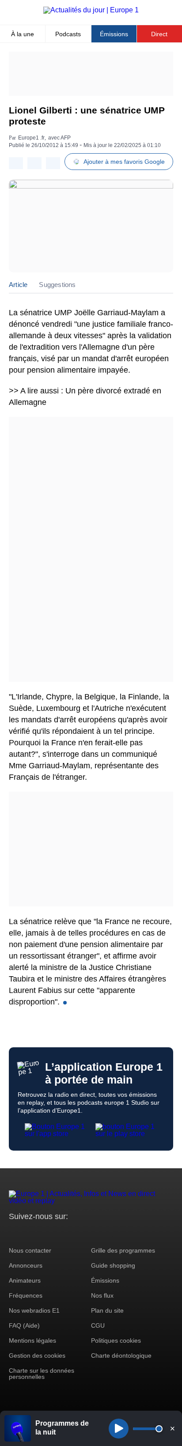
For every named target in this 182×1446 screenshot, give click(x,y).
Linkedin (89, 1232)
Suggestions (57, 284)
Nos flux (102, 1295)
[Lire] (119, 1428)
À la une (22, 34)
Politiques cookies (116, 1340)
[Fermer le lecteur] (172, 1428)
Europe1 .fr (31, 138)
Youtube (59, 1232)
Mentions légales (32, 1340)
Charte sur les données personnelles (41, 1373)
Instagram (29, 1232)
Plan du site (107, 1310)
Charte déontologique (121, 1355)
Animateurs (25, 1280)
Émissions (114, 34)
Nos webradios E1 (34, 1310)
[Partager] (16, 163)
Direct (159, 34)
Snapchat (74, 1232)
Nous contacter (30, 1250)
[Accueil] (91, 10)
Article (18, 284)
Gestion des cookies (37, 1355)
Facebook (44, 1232)
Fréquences (25, 1295)
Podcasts (68, 34)
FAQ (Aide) (24, 1325)
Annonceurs (25, 1265)
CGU (98, 1325)
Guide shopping (113, 1265)
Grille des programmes (123, 1250)
